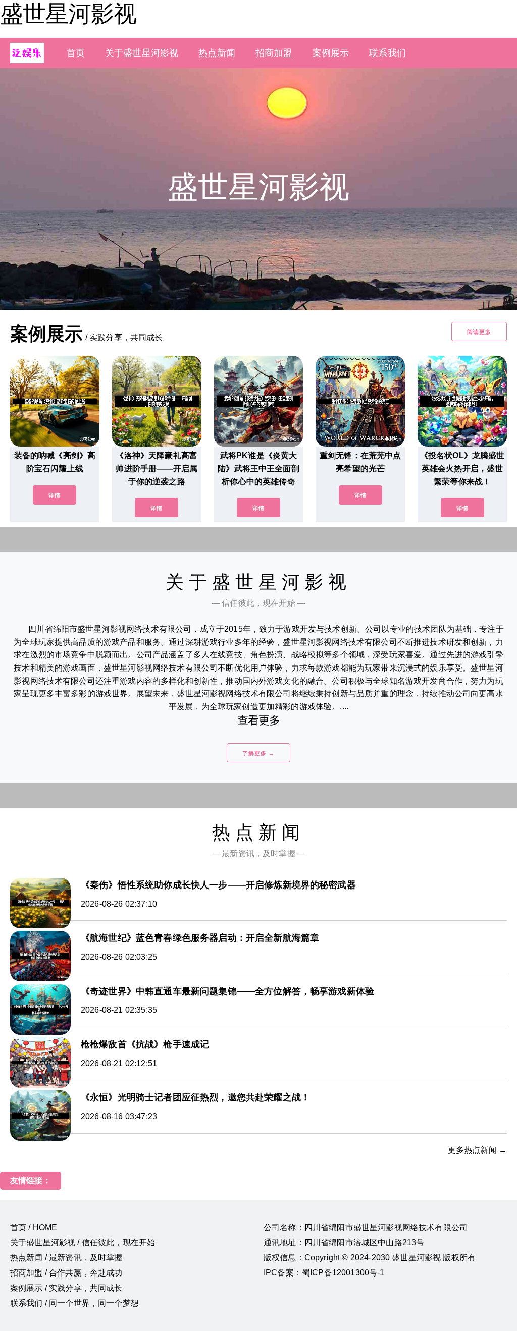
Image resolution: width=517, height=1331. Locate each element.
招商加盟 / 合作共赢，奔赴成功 (66, 1272)
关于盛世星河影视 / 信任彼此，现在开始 (82, 1242)
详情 (54, 495)
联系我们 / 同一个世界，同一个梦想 (74, 1303)
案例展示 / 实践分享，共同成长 (66, 1288)
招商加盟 (273, 53)
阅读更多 (479, 332)
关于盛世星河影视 (141, 53)
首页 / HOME (33, 1227)
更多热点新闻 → (477, 1150)
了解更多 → (258, 753)
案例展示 (331, 53)
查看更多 (258, 720)
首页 (76, 53)
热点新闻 (216, 53)
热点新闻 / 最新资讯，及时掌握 (66, 1257)
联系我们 (387, 53)
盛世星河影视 (68, 14)
